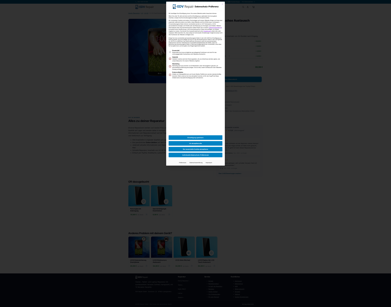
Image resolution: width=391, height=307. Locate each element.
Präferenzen (182, 162)
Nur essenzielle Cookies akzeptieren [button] (195, 149)
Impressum (209, 162)
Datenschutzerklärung (215, 27)
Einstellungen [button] (207, 31)
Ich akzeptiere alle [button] (195, 143)
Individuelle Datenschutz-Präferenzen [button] (195, 155)
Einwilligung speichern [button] (195, 137)
